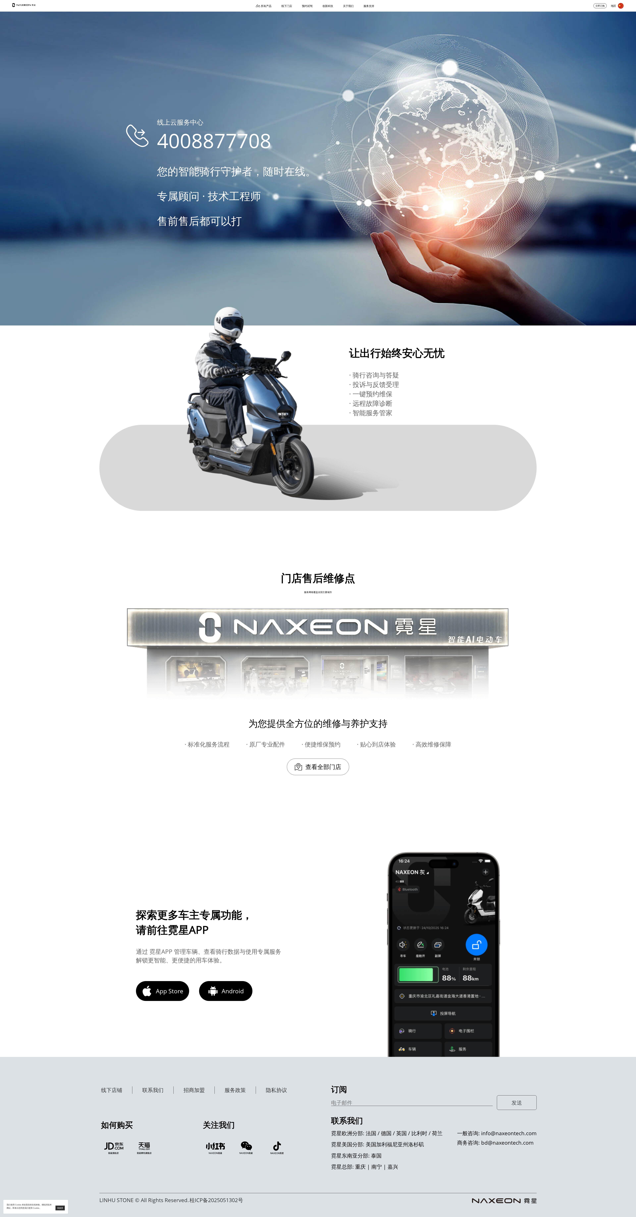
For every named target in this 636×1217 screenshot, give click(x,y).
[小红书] (215, 1148)
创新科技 (327, 6)
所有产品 (266, 6)
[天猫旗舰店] (144, 1148)
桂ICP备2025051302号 (216, 1200)
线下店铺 (111, 1089)
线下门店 (286, 6)
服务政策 (235, 1089)
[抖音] (277, 1148)
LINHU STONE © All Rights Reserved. (144, 1200)
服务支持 (369, 6)
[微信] (246, 1148)
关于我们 (348, 6)
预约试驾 (307, 6)
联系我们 (152, 1089)
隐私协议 (276, 1089)
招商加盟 (194, 1089)
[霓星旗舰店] (114, 1148)
